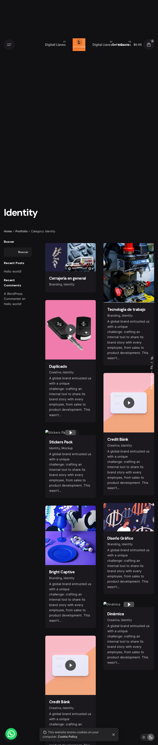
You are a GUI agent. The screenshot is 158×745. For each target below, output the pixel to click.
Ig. (151, 358)
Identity (69, 284)
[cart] (148, 44)
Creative (55, 372)
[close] (113, 734)
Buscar (9, 242)
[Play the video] (70, 329)
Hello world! (12, 271)
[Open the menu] (9, 44)
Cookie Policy (67, 736)
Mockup (67, 448)
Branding (55, 284)
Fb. (151, 366)
